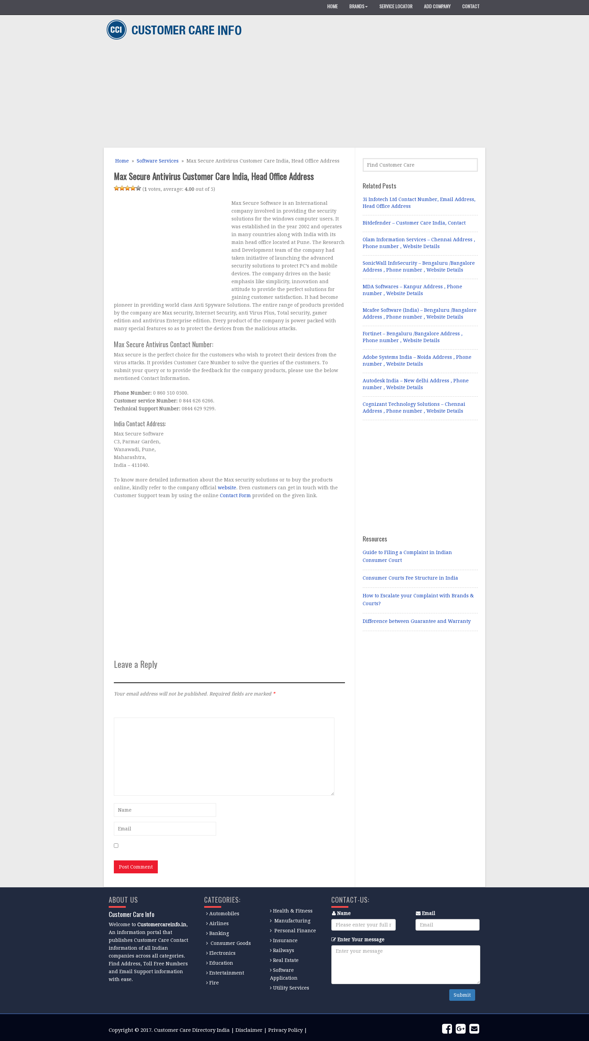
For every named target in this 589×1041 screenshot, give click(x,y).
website (227, 487)
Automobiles (224, 913)
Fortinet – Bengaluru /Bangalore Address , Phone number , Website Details (413, 337)
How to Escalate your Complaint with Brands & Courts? (418, 599)
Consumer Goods (230, 943)
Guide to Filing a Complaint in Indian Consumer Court (407, 556)
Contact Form (235, 495)
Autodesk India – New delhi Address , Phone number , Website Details (416, 384)
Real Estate (286, 960)
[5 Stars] (138, 188)
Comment (125, 708)
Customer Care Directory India (192, 1030)
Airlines (219, 923)
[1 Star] (116, 188)
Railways (283, 950)
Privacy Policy (285, 1030)
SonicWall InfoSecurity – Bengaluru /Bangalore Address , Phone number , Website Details (419, 266)
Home (121, 161)
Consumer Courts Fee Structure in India (410, 578)
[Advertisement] (292, 94)
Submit (462, 995)
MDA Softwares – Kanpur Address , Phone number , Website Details (412, 290)
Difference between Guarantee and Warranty (417, 621)
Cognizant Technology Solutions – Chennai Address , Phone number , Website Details (414, 407)
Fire (214, 982)
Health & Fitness (293, 911)
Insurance (285, 940)
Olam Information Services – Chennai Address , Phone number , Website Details (419, 243)
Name (344, 913)
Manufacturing (292, 920)
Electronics (222, 953)
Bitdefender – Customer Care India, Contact (414, 223)
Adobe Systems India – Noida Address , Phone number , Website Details (417, 360)
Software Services (158, 161)
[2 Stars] (122, 188)
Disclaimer (249, 1030)
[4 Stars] (133, 188)
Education (221, 963)
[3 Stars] (127, 188)
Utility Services (291, 988)
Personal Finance (295, 930)
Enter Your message (360, 939)
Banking (219, 933)
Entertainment (226, 973)
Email (428, 913)
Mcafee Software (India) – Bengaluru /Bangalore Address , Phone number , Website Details (420, 313)
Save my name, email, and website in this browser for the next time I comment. (214, 846)
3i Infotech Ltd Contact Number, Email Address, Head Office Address (419, 203)
